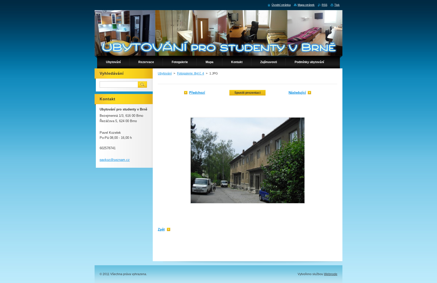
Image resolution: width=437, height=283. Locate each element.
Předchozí (197, 93)
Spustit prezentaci (247, 93)
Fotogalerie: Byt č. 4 (190, 73)
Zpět (161, 229)
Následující (297, 93)
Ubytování (165, 73)
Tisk (337, 4)
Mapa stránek (306, 4)
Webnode (330, 274)
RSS (324, 4)
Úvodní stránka (281, 4)
